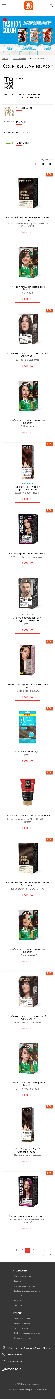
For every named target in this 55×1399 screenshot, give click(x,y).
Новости (17, 1281)
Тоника (20, 79)
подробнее (27, 233)
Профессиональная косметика (26, 1291)
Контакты (17, 1306)
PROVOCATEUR (24, 108)
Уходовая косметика (22, 1319)
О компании (20, 1271)
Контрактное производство (25, 1286)
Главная (5, 59)
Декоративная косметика (24, 1338)
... (44, 1250)
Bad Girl (21, 122)
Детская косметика (21, 1323)
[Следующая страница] (50, 1255)
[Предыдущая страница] (10, 1250)
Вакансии (17, 1296)
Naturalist (22, 143)
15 (43, 1255)
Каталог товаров (19, 59)
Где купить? (18, 1301)
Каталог (17, 1313)
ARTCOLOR (22, 132)
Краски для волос (20, 1328)
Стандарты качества (22, 1276)
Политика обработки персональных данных (28, 1390)
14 (50, 1250)
